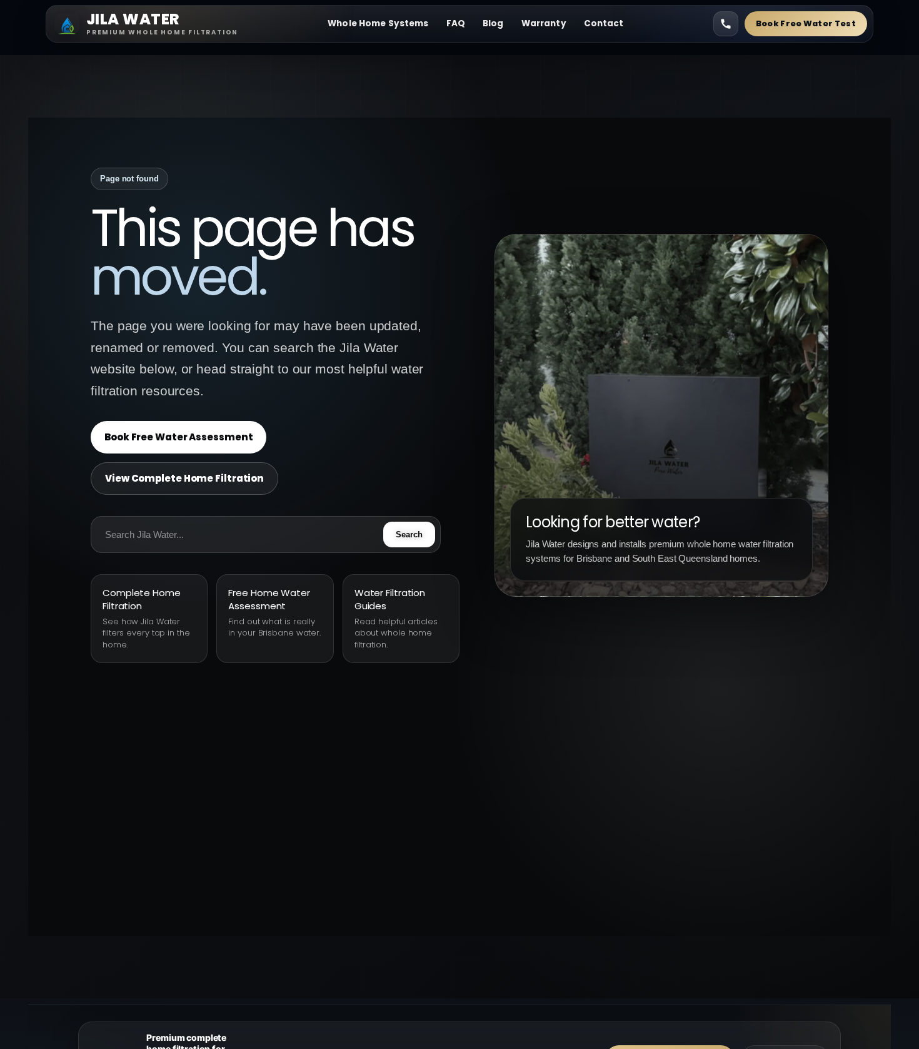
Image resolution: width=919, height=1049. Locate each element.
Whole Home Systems (378, 23)
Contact (604, 23)
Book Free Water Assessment (178, 436)
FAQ (455, 23)
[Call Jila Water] (725, 23)
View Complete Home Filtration (184, 478)
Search (409, 534)
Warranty (543, 23)
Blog (493, 23)
